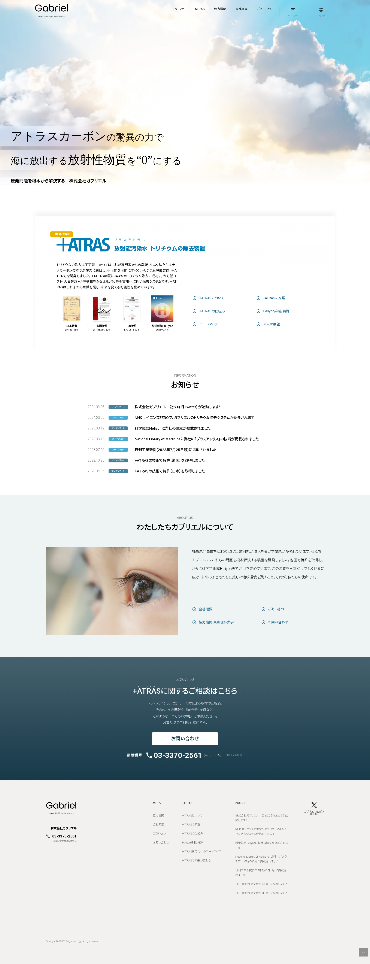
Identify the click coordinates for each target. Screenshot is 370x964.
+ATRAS (199, 8)
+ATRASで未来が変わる (196, 860)
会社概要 (242, 8)
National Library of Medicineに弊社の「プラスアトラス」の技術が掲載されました (197, 439)
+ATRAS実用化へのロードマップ (201, 851)
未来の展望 (271, 324)
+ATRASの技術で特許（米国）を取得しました (170, 460)
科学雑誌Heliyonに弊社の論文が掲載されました (172, 428)
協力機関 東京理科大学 (216, 622)
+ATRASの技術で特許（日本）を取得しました (170, 471)
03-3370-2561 (178, 755)
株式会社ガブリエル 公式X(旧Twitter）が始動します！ (178, 407)
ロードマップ (208, 324)
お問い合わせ (278, 622)
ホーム (157, 803)
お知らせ (178, 8)
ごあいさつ (264, 8)
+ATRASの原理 (274, 298)
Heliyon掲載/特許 (276, 311)
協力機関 (220, 8)
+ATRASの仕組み (212, 311)
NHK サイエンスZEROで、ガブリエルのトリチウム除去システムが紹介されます (194, 418)
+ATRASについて (211, 298)
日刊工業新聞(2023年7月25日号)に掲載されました (175, 450)
